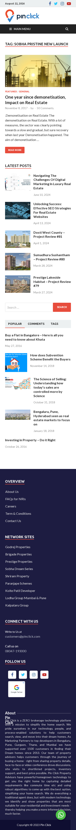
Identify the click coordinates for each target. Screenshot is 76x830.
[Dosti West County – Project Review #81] (17, 233)
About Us (12, 491)
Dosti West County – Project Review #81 (49, 234)
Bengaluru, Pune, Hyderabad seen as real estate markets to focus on (51, 418)
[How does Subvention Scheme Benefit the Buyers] (16, 355)
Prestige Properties (18, 561)
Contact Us (13, 521)
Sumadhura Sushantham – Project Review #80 (51, 257)
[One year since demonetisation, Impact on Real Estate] (38, 73)
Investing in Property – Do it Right (30, 440)
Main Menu (22, 29)
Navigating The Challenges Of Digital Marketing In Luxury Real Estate (52, 182)
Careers (10, 506)
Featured (11, 91)
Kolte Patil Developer (20, 590)
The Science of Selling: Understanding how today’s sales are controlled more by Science (49, 387)
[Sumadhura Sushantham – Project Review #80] (17, 255)
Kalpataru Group (17, 605)
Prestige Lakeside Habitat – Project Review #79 (52, 281)
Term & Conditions (18, 513)
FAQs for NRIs (15, 499)
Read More (13, 149)
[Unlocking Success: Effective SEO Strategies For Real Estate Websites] (17, 204)
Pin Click (45, 825)
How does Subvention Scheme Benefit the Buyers (50, 357)
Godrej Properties (17, 547)
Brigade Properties (18, 554)
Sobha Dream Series (19, 569)
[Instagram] (62, 3)
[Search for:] (38, 307)
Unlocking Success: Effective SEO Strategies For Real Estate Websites (52, 210)
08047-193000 (15, 651)
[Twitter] (56, 3)
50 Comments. (45, 108)
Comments (36, 323)
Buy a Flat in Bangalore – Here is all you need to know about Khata (34, 337)
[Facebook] (50, 3)
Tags (54, 323)
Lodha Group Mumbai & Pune (25, 598)
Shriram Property (17, 576)
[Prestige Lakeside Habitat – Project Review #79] (17, 278)
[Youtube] (69, 3)
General (24, 91)
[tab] (15, 324)
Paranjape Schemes (18, 583)
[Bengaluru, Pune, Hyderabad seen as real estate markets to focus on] (17, 412)
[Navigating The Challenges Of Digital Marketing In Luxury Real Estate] (17, 176)
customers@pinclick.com (22, 636)
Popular (15, 323)
